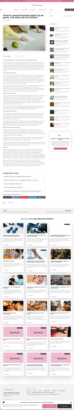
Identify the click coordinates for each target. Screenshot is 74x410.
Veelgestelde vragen (19, 56)
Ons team (40, 390)
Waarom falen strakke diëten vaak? (24, 183)
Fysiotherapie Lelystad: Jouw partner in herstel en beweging (36, 236)
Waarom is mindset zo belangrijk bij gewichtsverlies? (24, 176)
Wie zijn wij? (33, 9)
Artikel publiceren (61, 390)
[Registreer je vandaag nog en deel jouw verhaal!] (60, 135)
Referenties (16, 9)
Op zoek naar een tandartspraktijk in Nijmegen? (12, 287)
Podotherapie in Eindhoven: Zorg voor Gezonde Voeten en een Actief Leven (36, 262)
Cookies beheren (64, 406)
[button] (71, 402)
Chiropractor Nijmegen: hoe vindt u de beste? (60, 313)
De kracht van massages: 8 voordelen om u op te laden (36, 287)
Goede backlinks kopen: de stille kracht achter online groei (43, 392)
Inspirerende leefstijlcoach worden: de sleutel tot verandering (60, 262)
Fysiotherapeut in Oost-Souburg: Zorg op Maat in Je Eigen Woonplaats (60, 236)
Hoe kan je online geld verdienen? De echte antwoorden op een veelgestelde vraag (43, 394)
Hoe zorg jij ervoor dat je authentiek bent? (11, 339)
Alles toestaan (49, 406)
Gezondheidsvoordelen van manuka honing (35, 313)
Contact (51, 9)
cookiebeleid (19, 406)
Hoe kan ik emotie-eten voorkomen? (24, 187)
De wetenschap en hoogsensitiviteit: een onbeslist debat (60, 287)
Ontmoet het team (42, 9)
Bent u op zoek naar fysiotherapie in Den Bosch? (36, 339)
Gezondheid (7, 20)
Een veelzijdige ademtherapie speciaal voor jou (12, 365)
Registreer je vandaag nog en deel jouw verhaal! (60, 139)
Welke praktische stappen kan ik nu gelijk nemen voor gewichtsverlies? (24, 191)
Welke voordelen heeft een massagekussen (9, 313)
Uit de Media (24, 9)
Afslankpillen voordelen (9, 261)
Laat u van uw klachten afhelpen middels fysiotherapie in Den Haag (35, 365)
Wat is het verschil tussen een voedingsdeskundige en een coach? (24, 180)
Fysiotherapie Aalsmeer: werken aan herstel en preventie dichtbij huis (12, 236)
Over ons (34, 390)
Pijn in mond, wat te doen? (57, 338)
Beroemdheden (47, 390)
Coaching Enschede (7, 113)
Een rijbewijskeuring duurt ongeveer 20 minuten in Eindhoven (60, 365)
